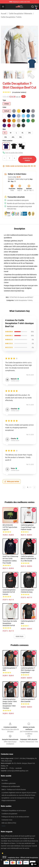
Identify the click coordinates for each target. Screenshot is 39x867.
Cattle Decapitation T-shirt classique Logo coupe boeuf (28, 670)
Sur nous (4, 780)
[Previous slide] (4, 44)
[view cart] (36, 6)
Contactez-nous (7, 820)
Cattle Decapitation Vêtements (20, 14)
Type (4, 100)
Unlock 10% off (4, 857)
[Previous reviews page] (24, 487)
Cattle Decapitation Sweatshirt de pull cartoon (9, 592)
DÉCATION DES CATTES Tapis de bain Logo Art (10, 527)
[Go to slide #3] (31, 74)
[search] (32, 6)
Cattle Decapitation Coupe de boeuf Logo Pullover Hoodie (28, 527)
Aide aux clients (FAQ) (9, 823)
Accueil (3, 14)
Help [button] (35, 864)
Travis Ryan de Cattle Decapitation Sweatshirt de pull (10, 623)
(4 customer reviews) (19, 92)
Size (4, 129)
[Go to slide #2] (19, 74)
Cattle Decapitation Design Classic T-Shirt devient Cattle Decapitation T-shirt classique (10, 703)
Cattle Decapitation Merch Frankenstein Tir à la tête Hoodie (28, 558)
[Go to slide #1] (8, 74)
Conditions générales (9, 783)
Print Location (7, 140)
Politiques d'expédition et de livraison (14, 810)
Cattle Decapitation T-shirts (11, 17)
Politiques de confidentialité (11, 786)
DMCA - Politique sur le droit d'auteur (14, 789)
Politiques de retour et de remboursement (15, 817)
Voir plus (19, 636)
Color (4, 107)
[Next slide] (34, 44)
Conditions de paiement (9, 814)
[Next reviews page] (34, 487)
